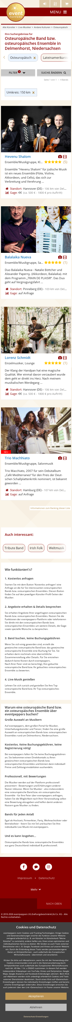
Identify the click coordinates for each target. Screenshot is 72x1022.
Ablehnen (36, 1007)
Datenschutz (47, 878)
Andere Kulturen (42, 27)
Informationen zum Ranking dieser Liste (50, 508)
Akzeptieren (36, 996)
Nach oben (54, 903)
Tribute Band (14, 548)
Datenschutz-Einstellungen (36, 1016)
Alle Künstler (9, 27)
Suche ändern (52, 72)
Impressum (24, 878)
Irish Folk (36, 548)
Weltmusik (56, 548)
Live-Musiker (24, 27)
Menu (55, 12)
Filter (14, 72)
